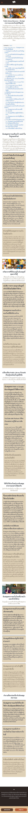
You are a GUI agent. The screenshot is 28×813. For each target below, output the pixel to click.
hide (10, 45)
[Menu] (2, 2)
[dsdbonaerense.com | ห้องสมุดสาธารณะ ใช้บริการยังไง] (14, 2)
